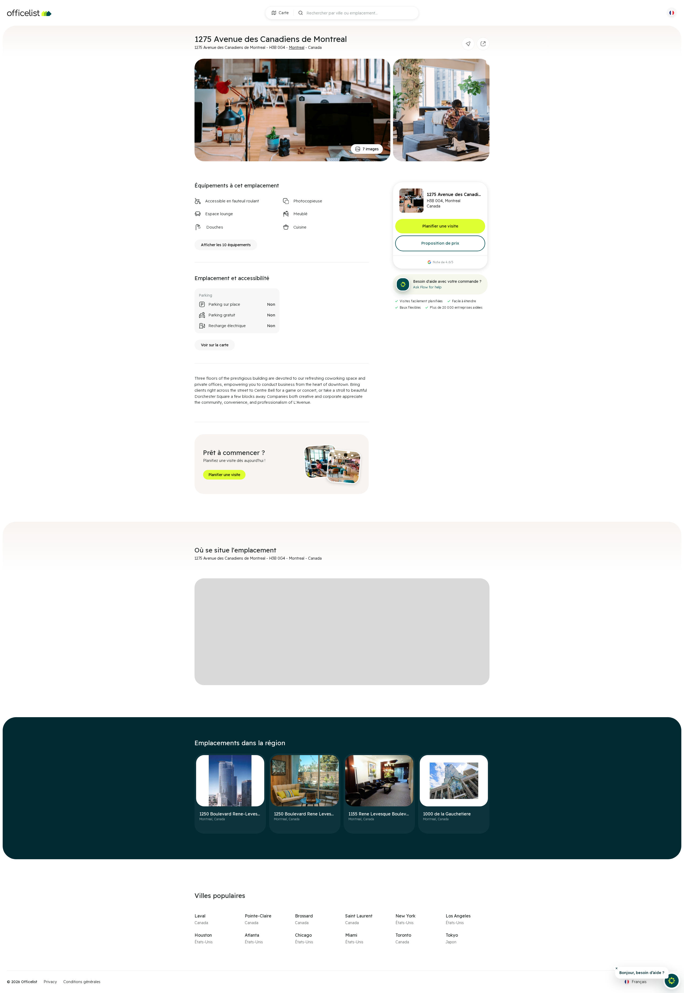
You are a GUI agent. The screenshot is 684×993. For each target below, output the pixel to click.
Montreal (296, 47)
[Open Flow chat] (671, 980)
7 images (371, 149)
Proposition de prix (440, 243)
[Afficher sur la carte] (468, 43)
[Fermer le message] (616, 968)
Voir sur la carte (214, 345)
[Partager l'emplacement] (483, 43)
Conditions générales (81, 981)
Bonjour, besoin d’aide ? (641, 972)
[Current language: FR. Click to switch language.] (671, 12)
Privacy (50, 981)
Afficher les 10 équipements (226, 244)
